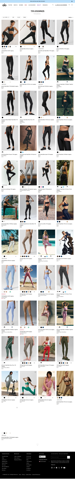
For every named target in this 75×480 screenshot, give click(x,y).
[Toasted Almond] (6, 292)
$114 (2, 226)
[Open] (73, 17)
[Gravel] (8, 46)
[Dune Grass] (4, 117)
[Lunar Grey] (2, 397)
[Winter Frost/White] (71, 187)
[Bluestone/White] (67, 82)
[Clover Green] (57, 433)
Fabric (24, 17)
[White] (22, 46)
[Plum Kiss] (65, 117)
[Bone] (10, 82)
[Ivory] (24, 46)
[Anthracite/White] (67, 187)
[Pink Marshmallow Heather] (8, 82)
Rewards (45, 5)
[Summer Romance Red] (41, 46)
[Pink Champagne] (4, 187)
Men (26, 5)
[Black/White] (57, 82)
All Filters (5, 17)
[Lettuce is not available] (10, 292)
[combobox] (67, 17)
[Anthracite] (10, 46)
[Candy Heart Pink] (26, 46)
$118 (20, 51)
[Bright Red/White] (6, 152)
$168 (2, 191)
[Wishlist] (69, 5)
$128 (2, 123)
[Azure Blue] (22, 152)
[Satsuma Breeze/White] (6, 221)
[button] (72, 1)
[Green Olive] (57, 363)
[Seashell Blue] (2, 292)
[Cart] (72, 5)
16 (16, 46)
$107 (2, 298)
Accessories (32, 5)
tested (10, 5)
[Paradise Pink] (41, 187)
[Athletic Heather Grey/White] (4, 221)
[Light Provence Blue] (61, 117)
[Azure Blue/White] (63, 187)
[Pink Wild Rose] (32, 46)
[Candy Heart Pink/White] (63, 82)
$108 (2, 88)
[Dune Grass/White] (65, 187)
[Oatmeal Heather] (4, 82)
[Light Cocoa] (21, 363)
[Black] (2, 46)
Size (13, 17)
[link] (62, 5)
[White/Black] (61, 187)
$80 (20, 334)
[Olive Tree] (43, 46)
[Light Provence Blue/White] (65, 82)
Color (18, 17)
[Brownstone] (71, 117)
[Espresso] (4, 46)
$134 (2, 53)
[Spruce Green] (8, 292)
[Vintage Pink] (14, 46)
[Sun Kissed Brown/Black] (61, 82)
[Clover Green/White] (22, 117)
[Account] (55, 5)
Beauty (39, 5)
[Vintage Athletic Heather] (6, 82)
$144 (57, 122)
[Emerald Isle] (30, 46)
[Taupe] (4, 292)
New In (15, 5)
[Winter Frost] (28, 46)
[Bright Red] (12, 46)
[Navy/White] (59, 82)
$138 (21, 86)
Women (21, 5)
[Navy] (6, 46)
